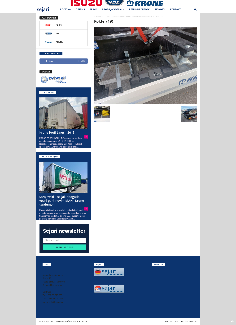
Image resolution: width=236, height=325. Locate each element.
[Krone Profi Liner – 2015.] (63, 113)
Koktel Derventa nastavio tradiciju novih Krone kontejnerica (129, 16)
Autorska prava (171, 321)
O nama (80, 9)
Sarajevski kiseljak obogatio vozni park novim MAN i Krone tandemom (61, 201)
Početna (65, 9)
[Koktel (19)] (145, 65)
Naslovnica (98, 16)
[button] (195, 9)
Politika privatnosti (189, 321)
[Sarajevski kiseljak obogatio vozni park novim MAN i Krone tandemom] (63, 177)
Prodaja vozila (112, 9)
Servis (93, 9)
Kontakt (175, 9)
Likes (83, 61)
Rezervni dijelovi (139, 9)
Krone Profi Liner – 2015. (57, 132)
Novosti (160, 9)
